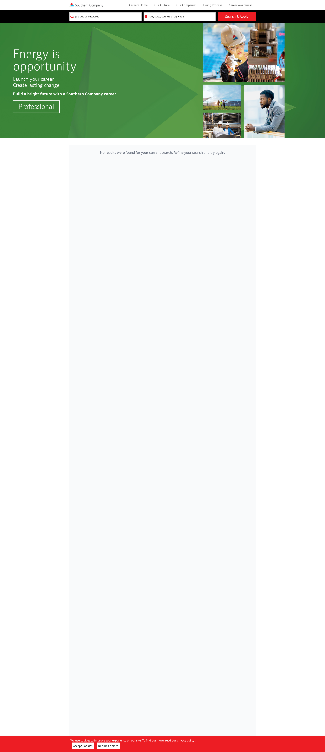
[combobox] (105, 16)
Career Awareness (240, 5)
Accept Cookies (83, 746)
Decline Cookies (108, 746)
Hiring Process (212, 5)
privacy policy (186, 740)
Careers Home (138, 5)
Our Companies (186, 5)
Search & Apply (236, 16)
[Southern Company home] (86, 4)
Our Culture (162, 5)
